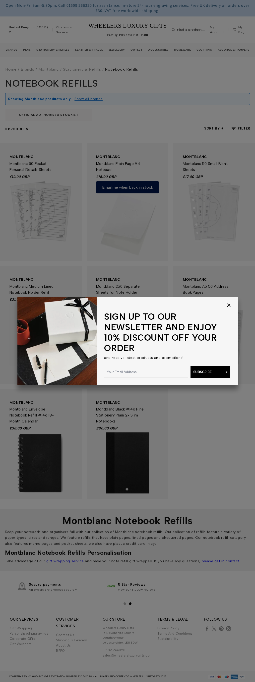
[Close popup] (229, 306)
